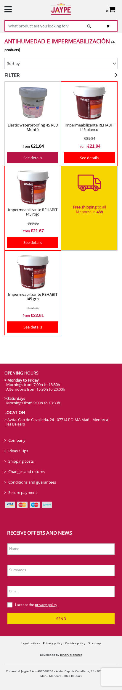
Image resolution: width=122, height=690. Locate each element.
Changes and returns (26, 471)
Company (16, 440)
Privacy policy (52, 643)
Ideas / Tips (18, 451)
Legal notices (30, 643)
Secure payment (22, 492)
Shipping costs (21, 461)
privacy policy (46, 604)
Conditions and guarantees (32, 482)
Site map (94, 643)
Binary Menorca (71, 655)
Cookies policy (75, 643)
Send (61, 618)
